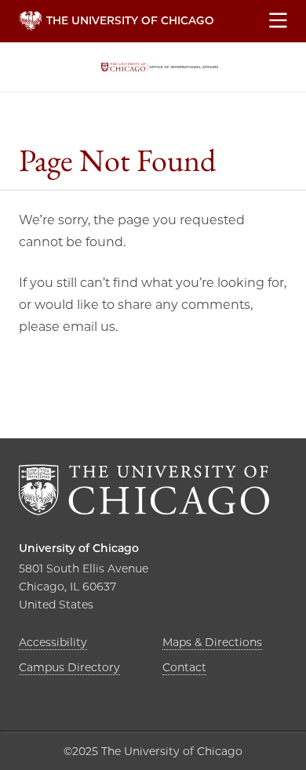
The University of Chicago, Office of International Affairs (160, 67)
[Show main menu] (278, 21)
